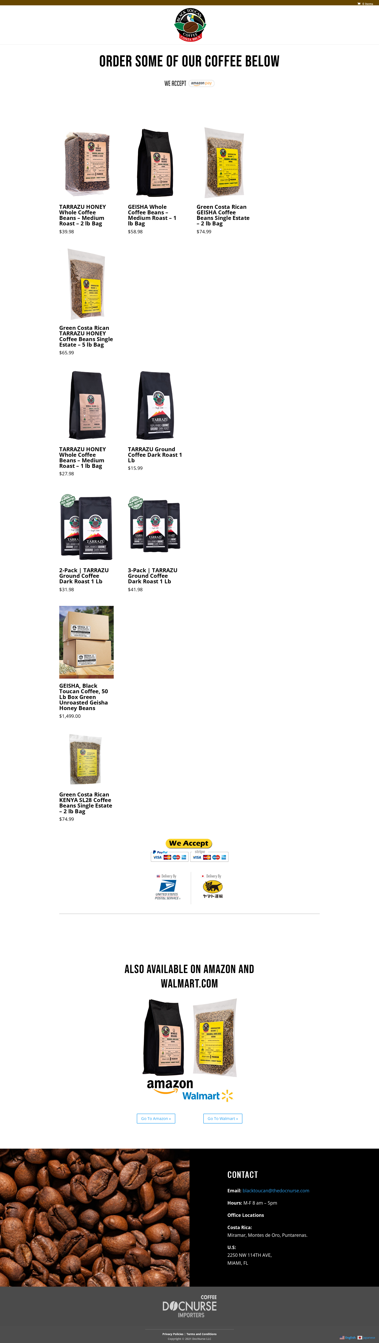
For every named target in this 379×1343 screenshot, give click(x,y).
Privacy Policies (172, 1334)
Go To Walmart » (223, 1118)
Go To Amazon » (156, 1118)
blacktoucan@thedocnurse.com (276, 1190)
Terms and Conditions (202, 1334)
